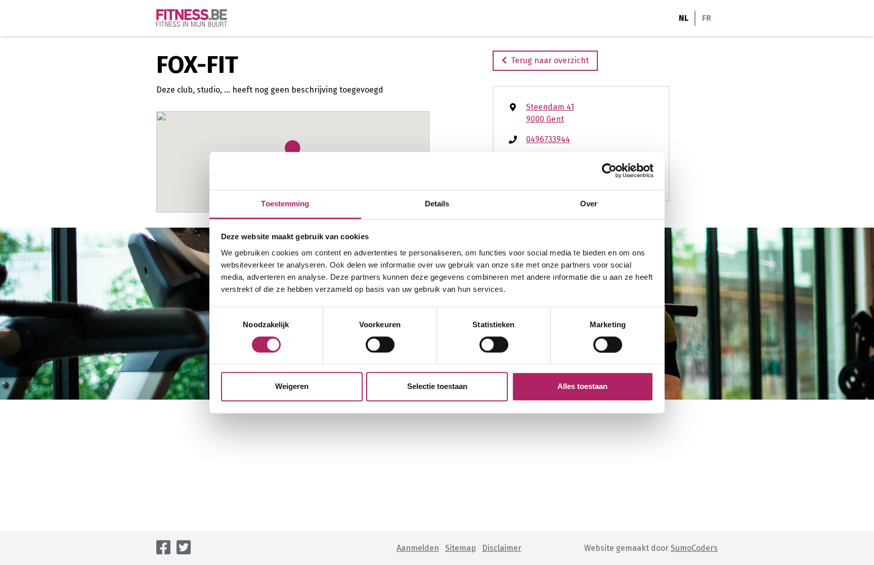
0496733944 (548, 139)
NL (683, 18)
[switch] (380, 344)
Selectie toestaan (437, 386)
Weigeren (292, 386)
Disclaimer (501, 548)
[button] (292, 151)
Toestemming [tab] (285, 203)
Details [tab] (437, 203)
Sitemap (460, 548)
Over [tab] (588, 203)
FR (706, 18)
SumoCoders (694, 548)
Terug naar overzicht (550, 60)
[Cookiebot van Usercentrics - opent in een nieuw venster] (609, 170)
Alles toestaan (582, 386)
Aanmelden (418, 548)
